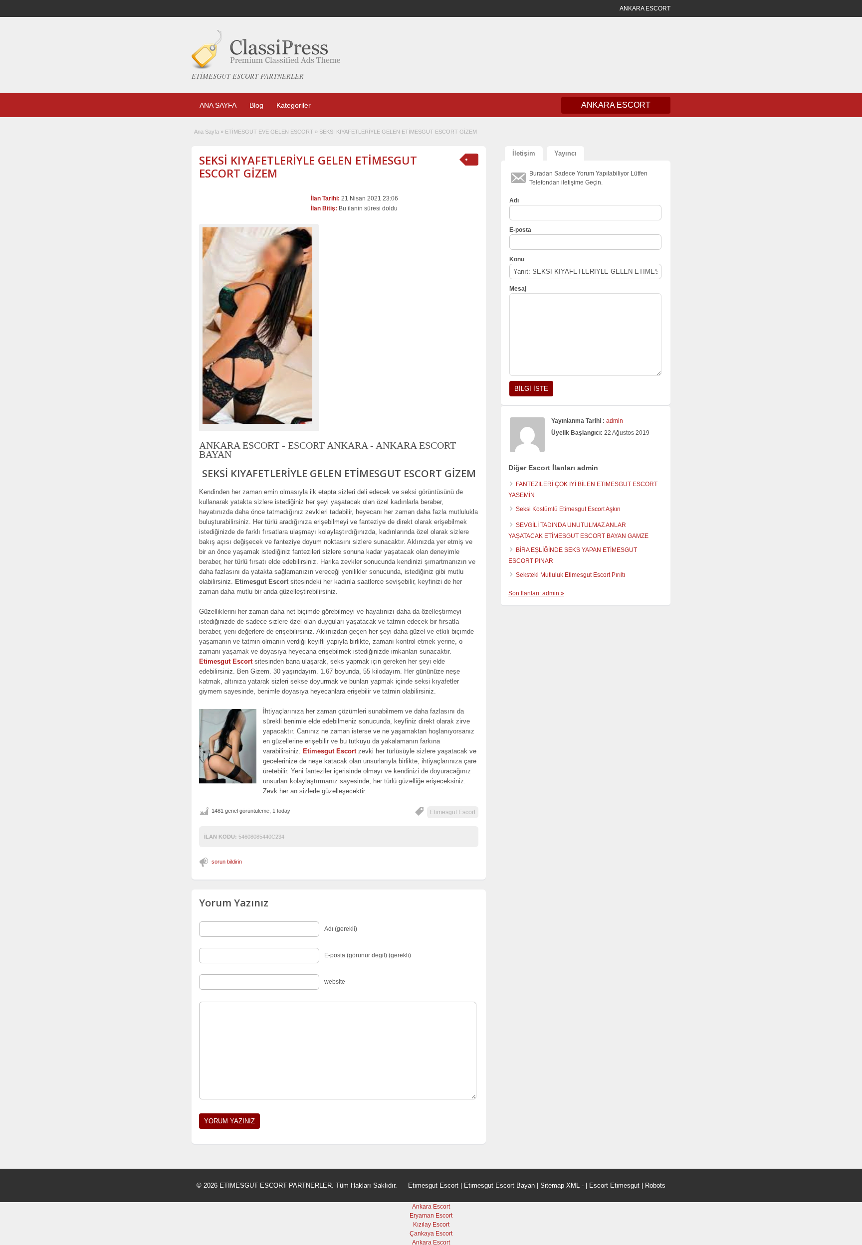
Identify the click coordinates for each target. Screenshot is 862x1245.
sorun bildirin (227, 862)
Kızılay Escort (431, 1224)
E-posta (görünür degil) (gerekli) (367, 955)
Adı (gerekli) (340, 928)
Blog (256, 105)
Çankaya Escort (431, 1233)
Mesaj (517, 288)
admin (614, 420)
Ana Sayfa (206, 132)
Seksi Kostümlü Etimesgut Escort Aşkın (568, 509)
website (334, 981)
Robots (655, 1185)
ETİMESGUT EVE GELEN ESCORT (269, 132)
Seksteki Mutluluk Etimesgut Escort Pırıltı (570, 574)
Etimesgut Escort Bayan (499, 1185)
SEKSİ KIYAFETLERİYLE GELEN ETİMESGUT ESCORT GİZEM (308, 166)
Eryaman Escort (431, 1215)
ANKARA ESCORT (615, 105)
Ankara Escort (431, 1206)
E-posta (520, 229)
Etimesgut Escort (452, 812)
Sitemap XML (560, 1185)
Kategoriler (293, 105)
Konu (516, 259)
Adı (514, 200)
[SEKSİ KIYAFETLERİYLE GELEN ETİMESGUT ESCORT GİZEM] (259, 325)
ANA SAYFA (218, 105)
